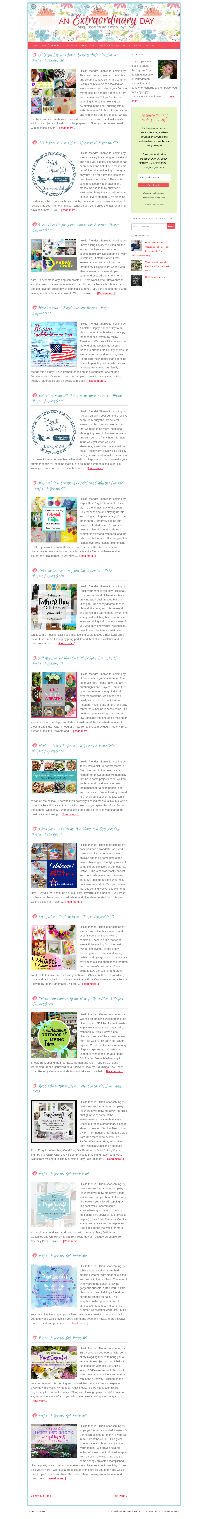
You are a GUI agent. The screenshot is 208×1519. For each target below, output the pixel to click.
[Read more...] (67, 127)
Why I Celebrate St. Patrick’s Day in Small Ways (157, 266)
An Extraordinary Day (51, 15)
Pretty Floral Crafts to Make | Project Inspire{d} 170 (77, 916)
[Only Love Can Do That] (136, 280)
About (137, 46)
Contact (150, 45)
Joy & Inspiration (109, 46)
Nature (126, 46)
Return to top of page (38, 1511)
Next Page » (120, 1495)
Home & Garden (49, 46)
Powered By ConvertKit (154, 204)
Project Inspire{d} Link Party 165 (63, 1415)
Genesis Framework (154, 1511)
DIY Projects (68, 46)
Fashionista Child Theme (133, 1511)
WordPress (168, 1511)
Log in (176, 1511)
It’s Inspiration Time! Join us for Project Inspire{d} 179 (78, 142)
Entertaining (87, 46)
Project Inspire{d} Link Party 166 (63, 1255)
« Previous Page (41, 1495)
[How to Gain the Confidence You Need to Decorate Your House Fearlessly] (136, 245)
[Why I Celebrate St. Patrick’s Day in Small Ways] (136, 265)
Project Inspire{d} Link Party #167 (64, 1173)
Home (34, 45)
